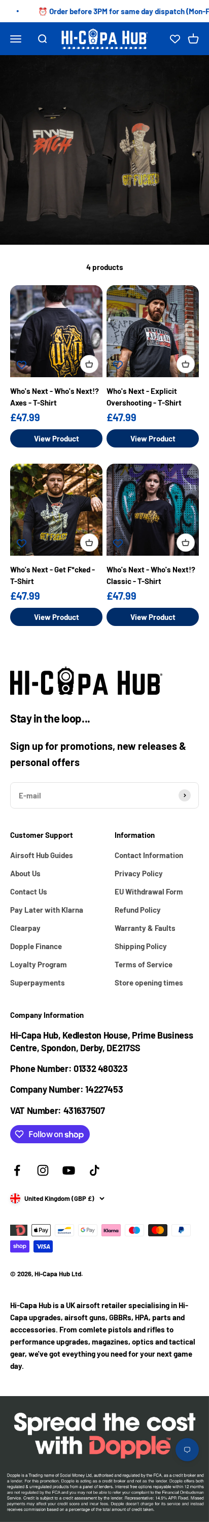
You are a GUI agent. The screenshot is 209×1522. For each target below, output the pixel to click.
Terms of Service (143, 964)
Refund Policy (138, 909)
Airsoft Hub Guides (41, 855)
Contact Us (28, 891)
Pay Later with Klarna (46, 909)
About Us (25, 873)
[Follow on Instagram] (43, 1170)
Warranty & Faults (145, 927)
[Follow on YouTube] (69, 1170)
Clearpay (25, 927)
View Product (56, 438)
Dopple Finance (36, 946)
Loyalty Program (38, 964)
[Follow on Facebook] (17, 1170)
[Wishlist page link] (175, 39)
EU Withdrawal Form (149, 891)
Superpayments (37, 982)
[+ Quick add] (89, 364)
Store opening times (149, 982)
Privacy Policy (139, 873)
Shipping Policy (141, 946)
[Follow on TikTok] (94, 1170)
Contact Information (149, 855)
